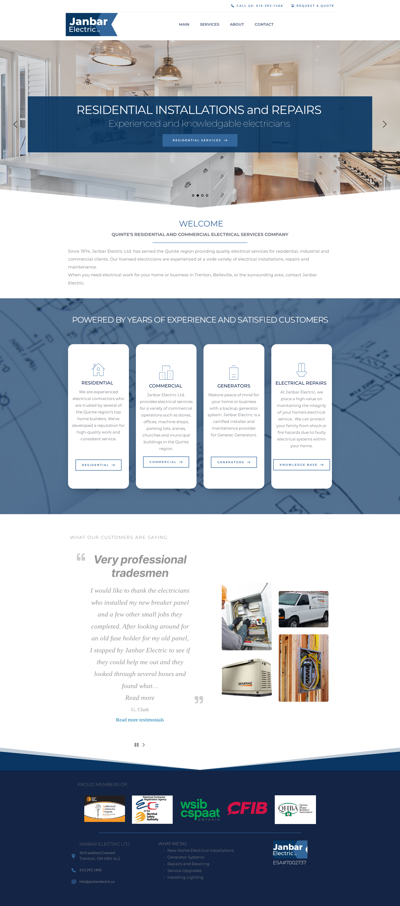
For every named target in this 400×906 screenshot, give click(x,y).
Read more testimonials (140, 720)
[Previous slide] (15, 124)
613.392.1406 (90, 870)
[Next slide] (384, 124)
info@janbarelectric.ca (97, 881)
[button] (140, 698)
